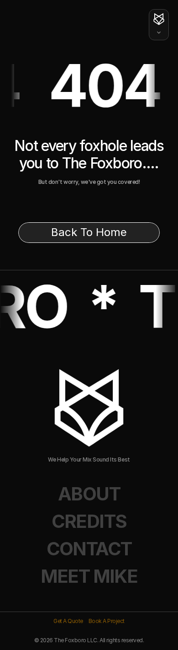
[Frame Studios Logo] (158, 32)
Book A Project (107, 621)
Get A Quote (68, 621)
